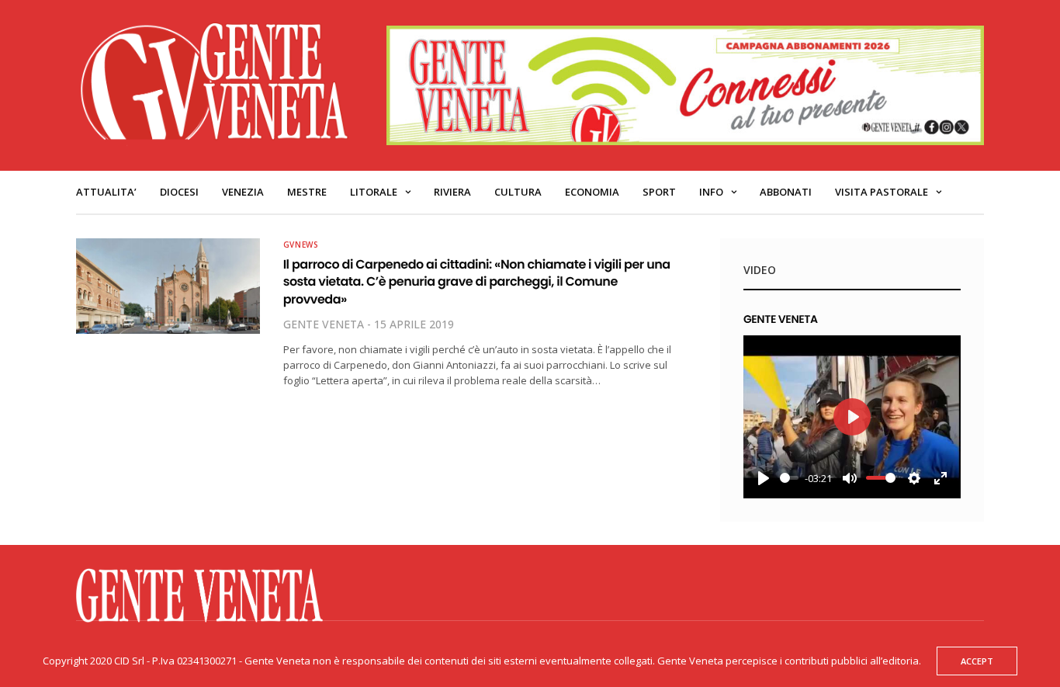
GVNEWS (301, 244)
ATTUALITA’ (106, 192)
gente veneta (323, 324)
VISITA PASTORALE (881, 192)
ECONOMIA (592, 192)
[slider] (789, 477)
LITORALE (373, 192)
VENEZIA (243, 192)
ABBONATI (786, 192)
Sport (659, 192)
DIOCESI (179, 192)
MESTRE (307, 192)
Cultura (518, 192)
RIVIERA (452, 192)
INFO (711, 192)
